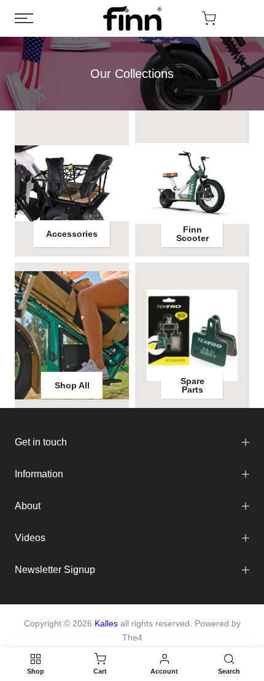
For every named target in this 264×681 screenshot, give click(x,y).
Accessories (72, 234)
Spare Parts (192, 385)
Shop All (72, 385)
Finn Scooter (192, 234)
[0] (208, 18)
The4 (132, 637)
